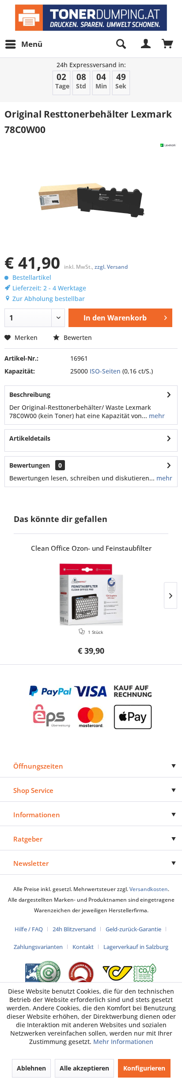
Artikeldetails (29, 438)
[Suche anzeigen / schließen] (120, 44)
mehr (156, 415)
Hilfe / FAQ (29, 929)
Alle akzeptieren (84, 1068)
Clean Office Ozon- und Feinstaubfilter (91, 548)
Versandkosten (148, 889)
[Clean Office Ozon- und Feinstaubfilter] (91, 594)
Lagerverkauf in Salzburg (135, 947)
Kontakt (83, 947)
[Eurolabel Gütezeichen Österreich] (43, 973)
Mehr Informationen (123, 1041)
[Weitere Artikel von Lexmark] (168, 145)
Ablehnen (31, 1068)
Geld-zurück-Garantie (133, 929)
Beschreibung (29, 394)
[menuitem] (23, 44)
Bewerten (77, 337)
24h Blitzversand (74, 929)
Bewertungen (29, 465)
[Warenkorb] (168, 44)
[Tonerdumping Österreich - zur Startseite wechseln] (91, 17)
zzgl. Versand (111, 266)
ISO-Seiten (105, 371)
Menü (31, 44)
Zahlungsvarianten (38, 947)
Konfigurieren (144, 1068)
